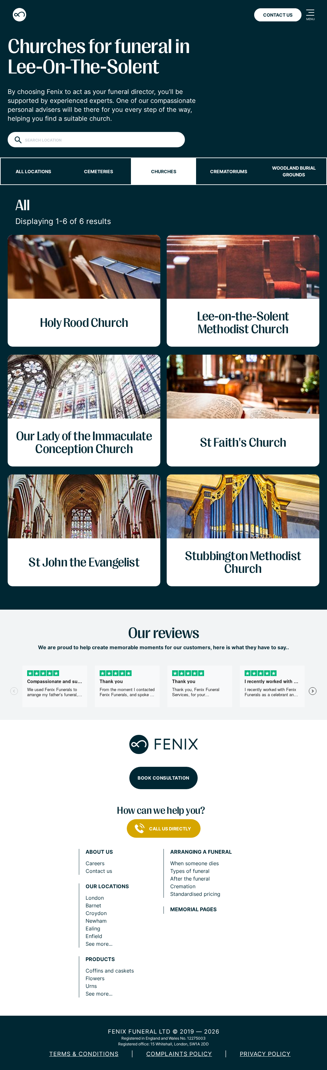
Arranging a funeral (201, 852)
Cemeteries (98, 171)
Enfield (94, 936)
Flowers (95, 978)
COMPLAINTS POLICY (179, 1054)
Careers (95, 863)
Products (100, 959)
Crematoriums (228, 171)
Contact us (99, 871)
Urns (91, 986)
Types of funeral (189, 871)
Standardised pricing (195, 894)
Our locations (107, 886)
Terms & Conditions (83, 1054)
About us (99, 852)
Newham (96, 921)
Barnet (93, 905)
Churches (163, 171)
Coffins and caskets (110, 970)
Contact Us (278, 15)
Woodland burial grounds (294, 171)
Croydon (96, 913)
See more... (99, 944)
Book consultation (163, 778)
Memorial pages (193, 909)
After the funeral (190, 878)
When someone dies (194, 863)
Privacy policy (265, 1054)
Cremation (182, 886)
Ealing (93, 928)
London (95, 898)
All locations (33, 171)
